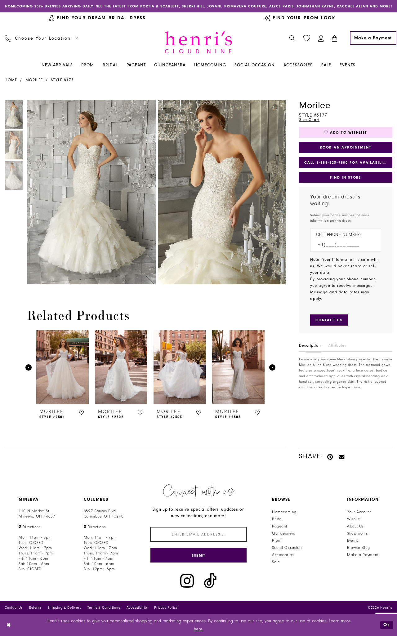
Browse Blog (358, 547)
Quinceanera (284, 533)
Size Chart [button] (309, 120)
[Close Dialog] (9, 625)
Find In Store (345, 177)
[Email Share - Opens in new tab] (342, 456)
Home (11, 80)
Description (310, 345)
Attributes (337, 345)
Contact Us (14, 608)
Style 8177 (62, 80)
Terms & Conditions (103, 608)
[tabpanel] (90, 192)
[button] (321, 38)
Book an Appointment (346, 147)
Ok (386, 625)
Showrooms (357, 533)
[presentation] (62, 367)
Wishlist (354, 519)
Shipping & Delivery (64, 608)
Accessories (283, 555)
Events (352, 540)
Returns (35, 608)
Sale (276, 562)
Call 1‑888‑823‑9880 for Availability (346, 162)
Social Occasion (286, 547)
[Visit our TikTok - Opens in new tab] (210, 581)
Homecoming (284, 512)
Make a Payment (362, 555)
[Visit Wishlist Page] (307, 38)
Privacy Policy (166, 608)
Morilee (34, 80)
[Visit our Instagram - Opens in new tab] (187, 581)
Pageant (279, 526)
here (198, 629)
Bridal (277, 519)
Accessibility (137, 608)
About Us (355, 526)
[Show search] (293, 38)
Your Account (359, 512)
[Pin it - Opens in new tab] (330, 456)
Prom (277, 540)
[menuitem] (42, 38)
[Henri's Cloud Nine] (198, 42)
